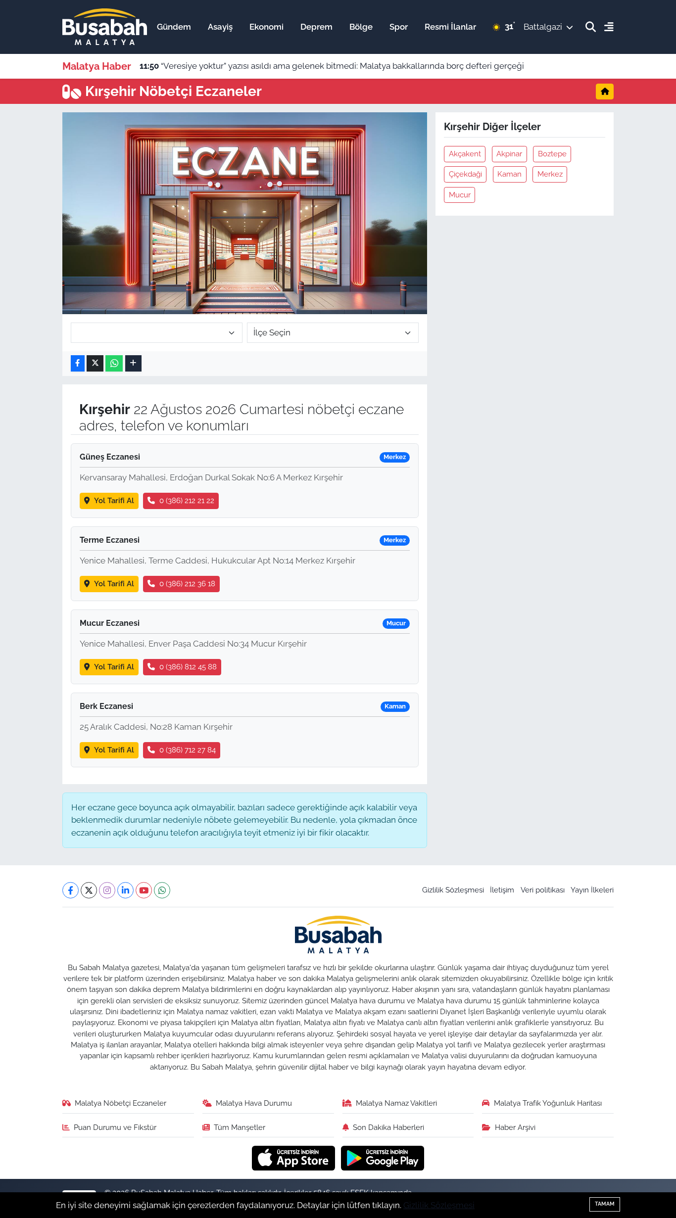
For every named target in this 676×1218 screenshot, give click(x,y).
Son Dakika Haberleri (388, 1127)
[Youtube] (144, 890)
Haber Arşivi (515, 1127)
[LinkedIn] (125, 890)
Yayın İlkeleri (592, 890)
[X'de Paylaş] (95, 363)
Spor (398, 27)
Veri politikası (543, 890)
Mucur (460, 194)
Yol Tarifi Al (114, 500)
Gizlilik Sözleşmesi (453, 890)
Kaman (509, 174)
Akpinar (509, 153)
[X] (89, 890)
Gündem (174, 27)
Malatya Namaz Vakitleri (396, 1103)
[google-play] (383, 1158)
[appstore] (294, 1158)
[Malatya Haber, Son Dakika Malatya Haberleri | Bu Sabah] (104, 26)
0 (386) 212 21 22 (186, 500)
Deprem (316, 27)
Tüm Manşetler (239, 1127)
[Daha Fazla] (133, 363)
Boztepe (552, 153)
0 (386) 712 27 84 (187, 750)
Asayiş (220, 27)
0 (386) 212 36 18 (187, 583)
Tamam (605, 1204)
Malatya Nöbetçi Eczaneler (120, 1103)
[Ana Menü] (605, 27)
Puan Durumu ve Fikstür (115, 1127)
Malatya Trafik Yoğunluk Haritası (548, 1103)
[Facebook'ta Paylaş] (78, 363)
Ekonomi (266, 27)
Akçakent (465, 153)
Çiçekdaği (465, 174)
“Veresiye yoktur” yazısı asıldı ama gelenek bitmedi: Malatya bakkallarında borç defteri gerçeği (332, 66)
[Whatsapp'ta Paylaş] (114, 363)
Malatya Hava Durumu (254, 1103)
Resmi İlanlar (450, 27)
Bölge (361, 27)
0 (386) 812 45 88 (188, 666)
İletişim (502, 890)
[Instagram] (107, 890)
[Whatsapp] (162, 890)
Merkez (550, 174)
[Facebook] (70, 890)
